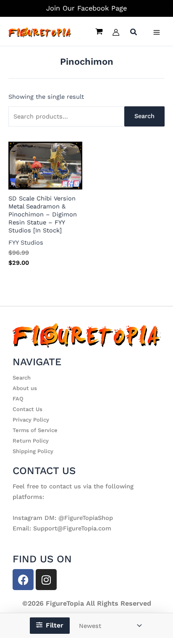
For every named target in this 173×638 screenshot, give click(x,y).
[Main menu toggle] (157, 32)
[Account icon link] (116, 32)
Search (144, 116)
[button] (134, 33)
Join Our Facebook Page (86, 8)
